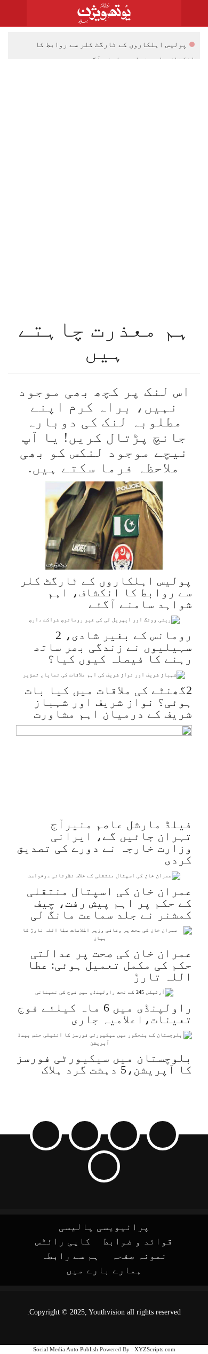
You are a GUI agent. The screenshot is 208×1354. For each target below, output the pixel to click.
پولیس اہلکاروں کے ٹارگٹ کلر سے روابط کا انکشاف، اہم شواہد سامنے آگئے (115, 46)
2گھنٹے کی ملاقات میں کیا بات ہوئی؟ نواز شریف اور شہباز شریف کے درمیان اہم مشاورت (108, 701)
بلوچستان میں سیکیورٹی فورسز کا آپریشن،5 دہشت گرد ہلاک (104, 1063)
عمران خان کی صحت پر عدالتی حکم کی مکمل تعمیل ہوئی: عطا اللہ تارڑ (109, 964)
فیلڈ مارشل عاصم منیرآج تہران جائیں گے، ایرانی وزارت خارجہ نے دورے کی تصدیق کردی (104, 842)
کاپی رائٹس (63, 1241)
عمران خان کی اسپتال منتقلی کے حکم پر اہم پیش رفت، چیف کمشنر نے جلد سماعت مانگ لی (109, 902)
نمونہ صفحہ (139, 1255)
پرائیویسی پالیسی (104, 1226)
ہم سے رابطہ (70, 1255)
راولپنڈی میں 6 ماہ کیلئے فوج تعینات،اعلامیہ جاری (105, 1013)
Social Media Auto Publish (65, 1349)
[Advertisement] (104, 168)
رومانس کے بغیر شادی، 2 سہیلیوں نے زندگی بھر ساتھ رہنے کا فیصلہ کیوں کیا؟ (113, 646)
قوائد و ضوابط (138, 1241)
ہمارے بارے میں (104, 1270)
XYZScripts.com (154, 1349)
